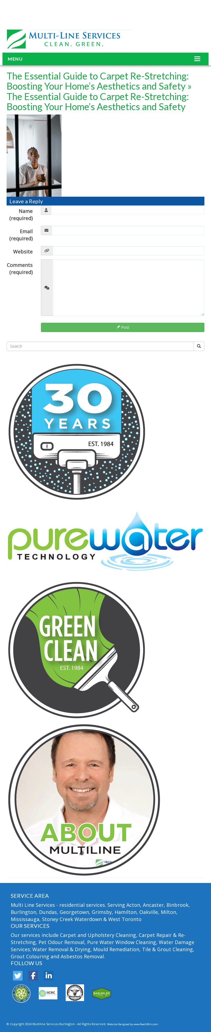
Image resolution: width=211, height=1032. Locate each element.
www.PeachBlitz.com (146, 1024)
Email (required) (21, 235)
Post (124, 327)
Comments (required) (20, 268)
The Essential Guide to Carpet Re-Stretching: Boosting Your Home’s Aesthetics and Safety (98, 81)
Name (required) (21, 214)
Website (23, 251)
